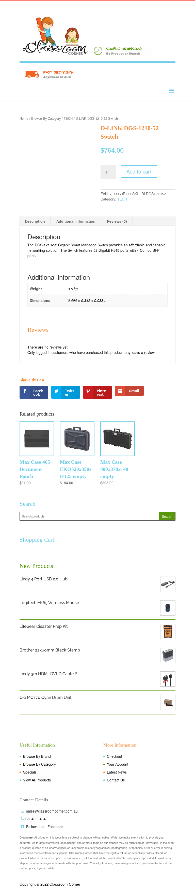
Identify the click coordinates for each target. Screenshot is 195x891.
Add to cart (139, 171)
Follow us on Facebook (44, 826)
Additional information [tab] (75, 221)
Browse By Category (46, 118)
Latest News (117, 772)
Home (24, 118)
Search (167, 516)
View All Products (37, 779)
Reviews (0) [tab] (117, 221)
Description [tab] (35, 221)
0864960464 (35, 818)
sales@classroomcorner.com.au (52, 811)
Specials (30, 772)
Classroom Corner (65, 884)
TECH (68, 118)
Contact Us (116, 779)
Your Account (117, 764)
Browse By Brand (37, 756)
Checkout (114, 756)
